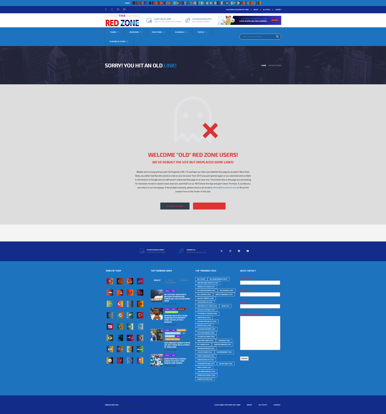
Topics (200, 32)
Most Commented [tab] (170, 281)
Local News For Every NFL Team (237, 9)
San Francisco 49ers (207, 306)
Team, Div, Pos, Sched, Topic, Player (167, 21)
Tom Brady (224, 340)
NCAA (225, 306)
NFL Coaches (204, 294)
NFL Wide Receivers (206, 290)
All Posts (266, 9)
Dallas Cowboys (205, 298)
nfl (201, 279)
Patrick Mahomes (205, 356)
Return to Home (175, 206)
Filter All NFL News (209, 206)
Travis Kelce (204, 317)
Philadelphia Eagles (207, 321)
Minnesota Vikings (206, 375)
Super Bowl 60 (205, 302)
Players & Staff (118, 41)
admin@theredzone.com (225, 187)
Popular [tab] (184, 280)
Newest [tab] (157, 280)
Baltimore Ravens (205, 348)
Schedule (179, 32)
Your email (245, 291)
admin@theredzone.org (196, 252)
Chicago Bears (204, 352)
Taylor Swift (225, 364)
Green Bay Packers (206, 364)
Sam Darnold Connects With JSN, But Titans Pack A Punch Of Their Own (177, 345)
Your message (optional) (251, 314)
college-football (206, 310)
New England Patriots (207, 283)
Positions (157, 32)
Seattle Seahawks (224, 294)
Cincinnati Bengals (206, 371)
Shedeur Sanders (222, 344)
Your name (245, 279)
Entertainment (224, 352)
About (256, 9)
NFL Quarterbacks (218, 279)
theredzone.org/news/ (156, 252)
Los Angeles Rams (206, 337)
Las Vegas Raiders (205, 333)
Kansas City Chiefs (206, 287)
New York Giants (205, 340)
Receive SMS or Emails (200, 21)
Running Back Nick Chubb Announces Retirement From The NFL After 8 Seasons (175, 318)
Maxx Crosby (204, 367)
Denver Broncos (205, 360)
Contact (278, 9)
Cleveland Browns (206, 329)
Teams (113, 32)
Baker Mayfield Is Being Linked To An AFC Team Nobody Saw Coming (175, 361)
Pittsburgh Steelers (207, 313)
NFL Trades (203, 344)
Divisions (134, 32)
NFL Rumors (226, 290)
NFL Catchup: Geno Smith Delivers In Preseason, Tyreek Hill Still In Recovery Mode (177, 297)
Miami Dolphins (205, 379)
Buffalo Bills (204, 325)
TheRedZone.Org (111, 405)
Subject (243, 302)
